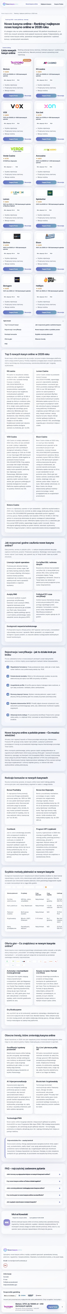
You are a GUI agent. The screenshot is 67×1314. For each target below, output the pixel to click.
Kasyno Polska (58, 4)
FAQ (6, 344)
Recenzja (28, 96)
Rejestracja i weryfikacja (13, 329)
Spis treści (33, 321)
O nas (5, 1279)
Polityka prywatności (10, 1282)
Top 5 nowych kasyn (12, 325)
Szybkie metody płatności (44, 334)
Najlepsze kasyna (46, 4)
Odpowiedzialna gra (10, 1285)
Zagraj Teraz (13, 96)
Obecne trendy (40, 339)
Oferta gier (8, 339)
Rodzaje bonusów (11, 334)
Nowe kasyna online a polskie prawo (47, 329)
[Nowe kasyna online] (10, 4)
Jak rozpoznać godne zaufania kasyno (48, 325)
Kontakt (6, 1277)
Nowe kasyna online (32, 4)
